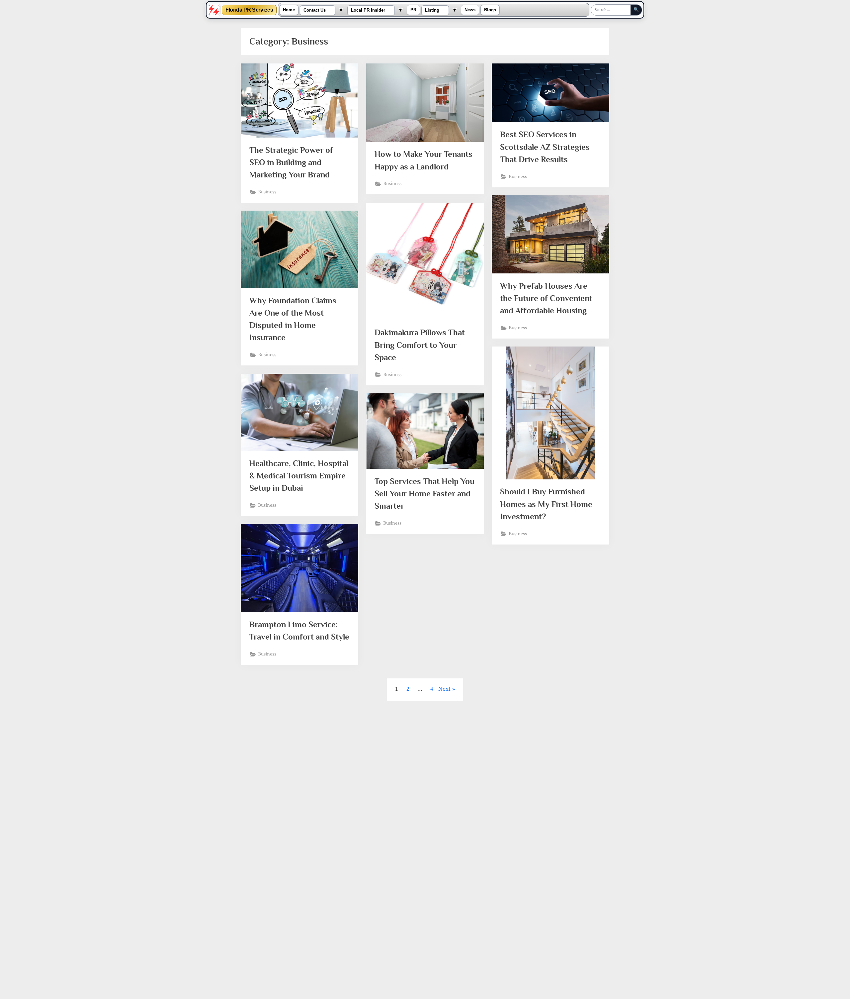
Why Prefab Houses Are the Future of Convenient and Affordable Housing (546, 298)
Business (267, 192)
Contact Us (314, 10)
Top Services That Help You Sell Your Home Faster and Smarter (424, 493)
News (470, 10)
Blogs (490, 10)
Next (444, 689)
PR (413, 10)
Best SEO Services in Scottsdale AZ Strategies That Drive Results (545, 146)
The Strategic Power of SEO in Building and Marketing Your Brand (291, 162)
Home (289, 10)
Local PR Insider (368, 10)
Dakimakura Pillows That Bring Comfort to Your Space (420, 344)
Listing (432, 10)
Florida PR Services (249, 10)
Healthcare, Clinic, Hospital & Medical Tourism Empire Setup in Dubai (298, 475)
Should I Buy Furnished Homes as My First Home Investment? (546, 504)
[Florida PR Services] (214, 10)
